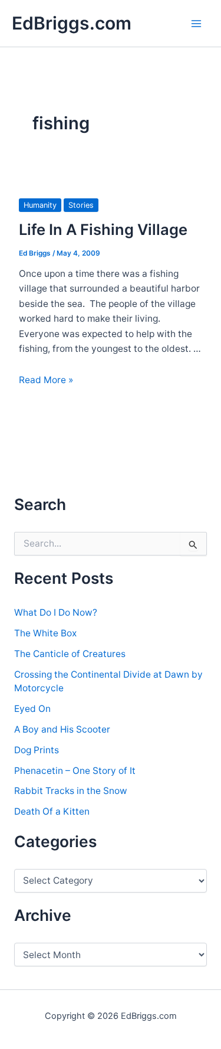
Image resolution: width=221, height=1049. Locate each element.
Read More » (46, 379)
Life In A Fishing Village (103, 229)
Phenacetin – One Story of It (75, 770)
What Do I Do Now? (55, 612)
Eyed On (32, 708)
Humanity (40, 205)
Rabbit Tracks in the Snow (70, 790)
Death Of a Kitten (52, 811)
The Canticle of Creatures (70, 653)
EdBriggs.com (71, 23)
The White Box (45, 633)
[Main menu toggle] (196, 23)
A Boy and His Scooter (62, 729)
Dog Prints (36, 750)
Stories (81, 205)
